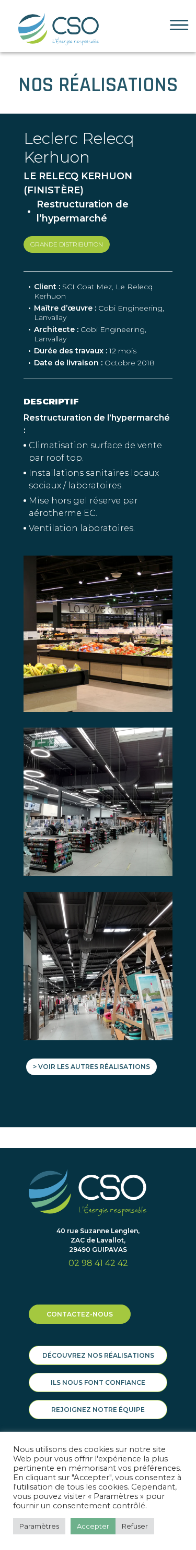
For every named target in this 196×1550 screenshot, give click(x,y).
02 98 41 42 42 (98, 1263)
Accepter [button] (93, 1526)
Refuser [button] (135, 1526)
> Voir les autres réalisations (91, 1067)
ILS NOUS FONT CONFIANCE (98, 1382)
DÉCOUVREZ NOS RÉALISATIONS (98, 1355)
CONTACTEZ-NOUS (80, 1314)
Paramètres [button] (39, 1526)
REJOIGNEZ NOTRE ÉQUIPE (98, 1409)
